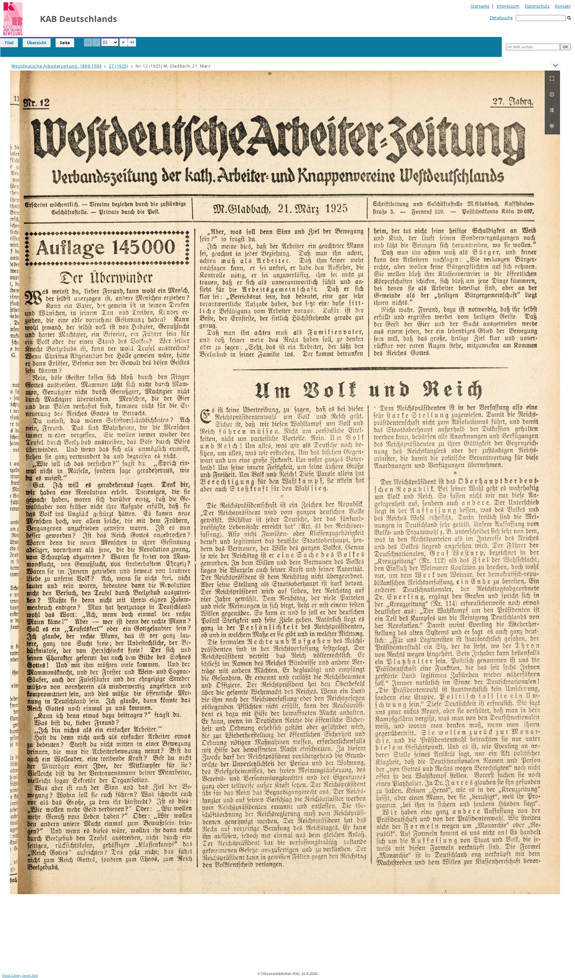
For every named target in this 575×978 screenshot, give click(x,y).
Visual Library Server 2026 (20, 975)
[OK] (569, 18)
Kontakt (563, 6)
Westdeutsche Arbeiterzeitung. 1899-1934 (56, 66)
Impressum (508, 6)
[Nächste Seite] (123, 42)
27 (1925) (118, 66)
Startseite (480, 6)
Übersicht (36, 43)
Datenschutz (537, 6)
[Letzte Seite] (132, 42)
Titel (9, 43)
